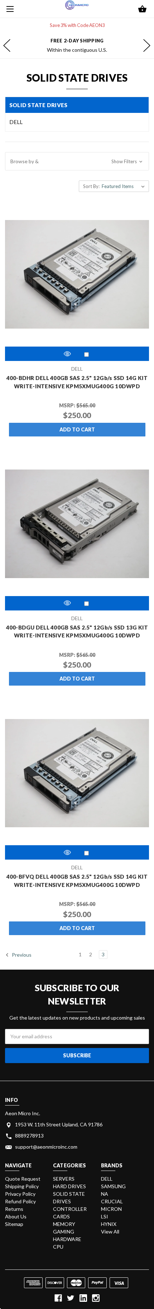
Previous (21, 955)
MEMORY (64, 1224)
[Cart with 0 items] (142, 9)
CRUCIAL (112, 1201)
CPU (58, 1247)
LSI (104, 1216)
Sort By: (91, 186)
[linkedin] (83, 1298)
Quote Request (22, 1179)
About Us (16, 1216)
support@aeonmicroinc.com (46, 1147)
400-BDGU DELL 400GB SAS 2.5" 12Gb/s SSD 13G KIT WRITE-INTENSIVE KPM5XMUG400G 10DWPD (77, 631)
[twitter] (70, 1298)
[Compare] (86, 354)
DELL (16, 122)
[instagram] (96, 1298)
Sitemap (14, 1224)
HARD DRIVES (69, 1186)
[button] (77, 161)
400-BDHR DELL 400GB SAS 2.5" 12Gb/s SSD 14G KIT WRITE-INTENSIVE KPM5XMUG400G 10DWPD (77, 382)
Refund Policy (20, 1201)
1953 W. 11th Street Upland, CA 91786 (58, 1124)
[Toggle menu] (9, 9)
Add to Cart (77, 429)
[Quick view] (67, 354)
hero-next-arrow (147, 45)
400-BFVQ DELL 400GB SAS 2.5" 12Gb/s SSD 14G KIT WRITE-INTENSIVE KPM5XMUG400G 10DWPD (77, 880)
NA (104, 1194)
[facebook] (58, 1298)
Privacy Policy (20, 1194)
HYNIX (108, 1224)
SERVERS (63, 1179)
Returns (14, 1209)
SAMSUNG (113, 1186)
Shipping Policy (22, 1186)
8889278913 (29, 1135)
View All (110, 1231)
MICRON (111, 1209)
